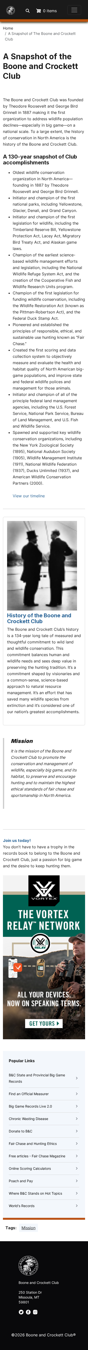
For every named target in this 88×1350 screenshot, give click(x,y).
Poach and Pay (21, 1181)
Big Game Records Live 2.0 (30, 1106)
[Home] (9, 9)
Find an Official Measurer (29, 1094)
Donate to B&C (20, 1131)
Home (8, 28)
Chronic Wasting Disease (28, 1119)
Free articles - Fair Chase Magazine (37, 1156)
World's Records (21, 1206)
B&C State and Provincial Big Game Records (37, 1078)
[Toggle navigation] (74, 10)
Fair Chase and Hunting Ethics (33, 1143)
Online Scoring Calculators (30, 1168)
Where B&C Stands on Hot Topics (35, 1193)
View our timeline (29, 495)
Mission (28, 1227)
